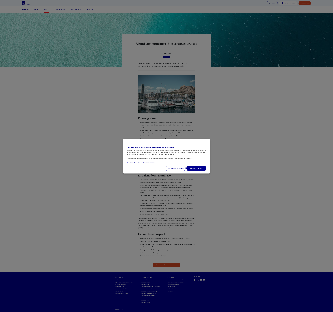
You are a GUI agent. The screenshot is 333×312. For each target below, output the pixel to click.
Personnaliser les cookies (175, 168)
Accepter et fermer (196, 168)
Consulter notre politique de (142, 163)
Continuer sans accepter (198, 142)
